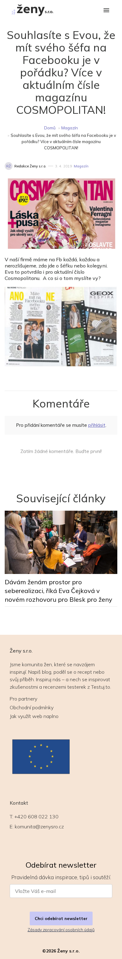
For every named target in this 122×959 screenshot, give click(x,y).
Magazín (69, 127)
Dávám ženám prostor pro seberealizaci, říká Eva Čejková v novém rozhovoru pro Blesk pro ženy (58, 590)
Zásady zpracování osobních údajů (61, 929)
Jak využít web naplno (34, 716)
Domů (50, 127)
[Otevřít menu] (106, 10)
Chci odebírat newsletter (61, 918)
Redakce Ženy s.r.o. (30, 166)
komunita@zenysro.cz (39, 826)
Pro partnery (23, 699)
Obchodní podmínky (31, 707)
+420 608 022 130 (36, 816)
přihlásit (96, 425)
